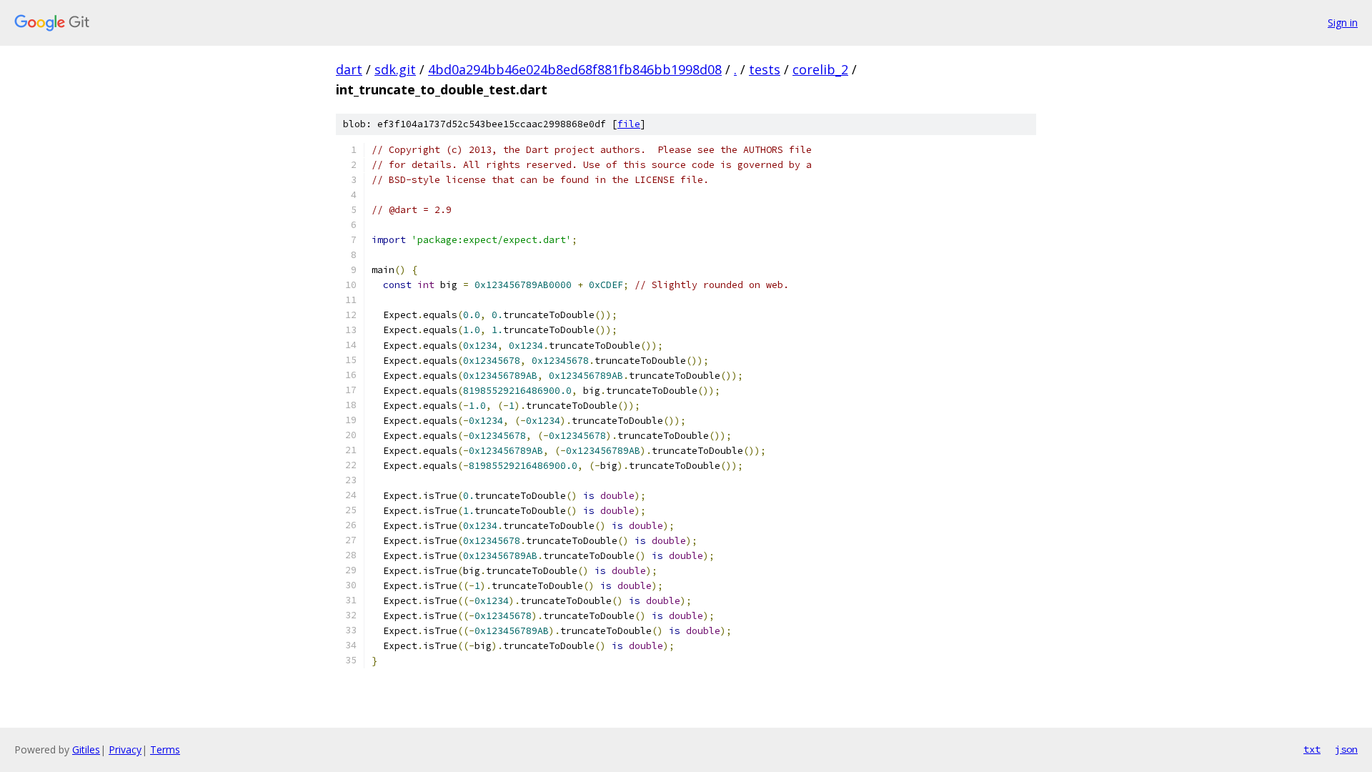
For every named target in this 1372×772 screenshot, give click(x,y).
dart (349, 69)
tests (764, 69)
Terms (165, 749)
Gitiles (86, 749)
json (1346, 749)
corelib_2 (820, 69)
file (628, 124)
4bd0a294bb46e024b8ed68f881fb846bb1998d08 (575, 69)
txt (1312, 749)
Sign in (1343, 22)
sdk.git (395, 69)
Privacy (125, 749)
